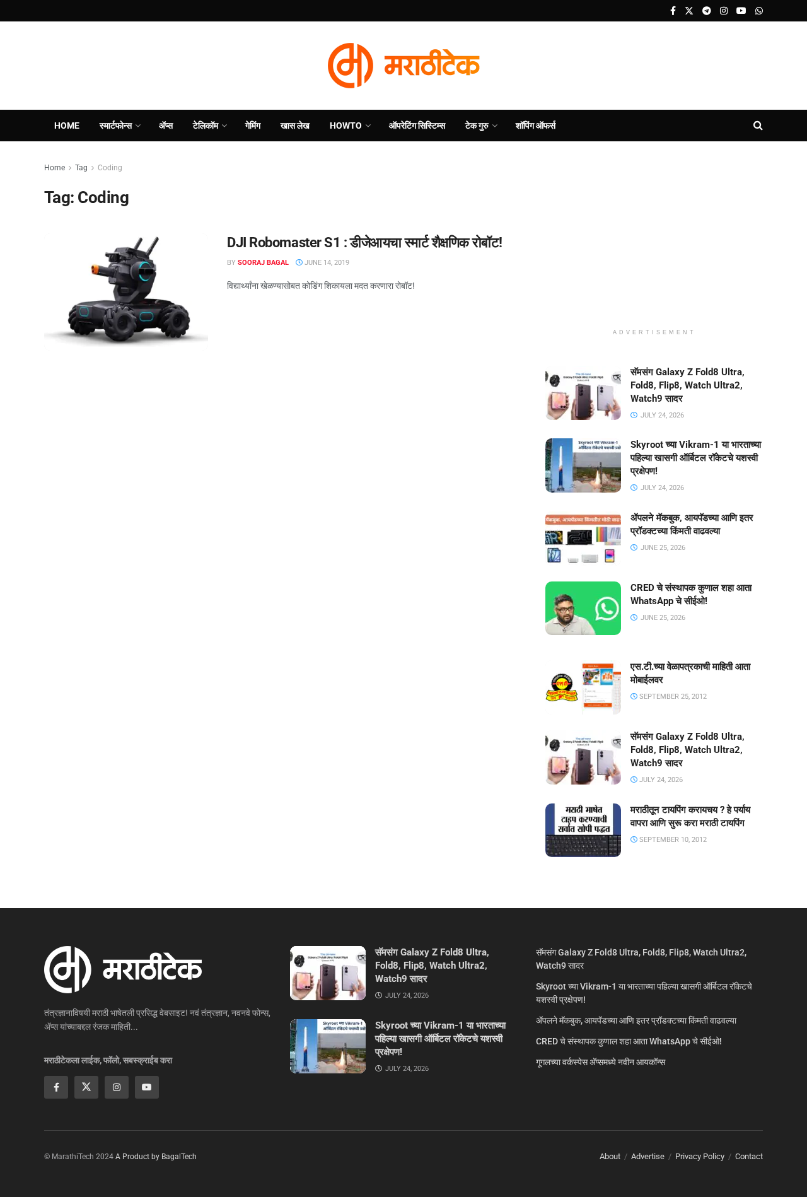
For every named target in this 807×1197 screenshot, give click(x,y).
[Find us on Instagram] (724, 11)
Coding (110, 167)
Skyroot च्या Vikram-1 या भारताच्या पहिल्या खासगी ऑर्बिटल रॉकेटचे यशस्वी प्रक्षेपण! (695, 458)
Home (66, 125)
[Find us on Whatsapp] (759, 11)
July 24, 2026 (660, 780)
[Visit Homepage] (403, 65)
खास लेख (295, 125)
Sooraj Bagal (263, 263)
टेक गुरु (477, 125)
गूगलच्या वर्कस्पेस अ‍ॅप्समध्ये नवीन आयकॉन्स (600, 1062)
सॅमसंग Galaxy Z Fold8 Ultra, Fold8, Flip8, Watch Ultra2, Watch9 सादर (687, 385)
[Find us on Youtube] (741, 11)
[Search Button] (758, 125)
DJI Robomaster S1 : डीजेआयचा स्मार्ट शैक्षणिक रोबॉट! (364, 242)
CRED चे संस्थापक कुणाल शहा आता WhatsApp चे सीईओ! (629, 1041)
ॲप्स (166, 125)
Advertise (648, 1156)
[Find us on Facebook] (673, 11)
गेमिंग (252, 125)
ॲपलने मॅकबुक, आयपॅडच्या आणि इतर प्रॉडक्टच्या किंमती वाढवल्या (636, 1020)
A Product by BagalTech (156, 1156)
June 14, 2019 (326, 263)
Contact (749, 1156)
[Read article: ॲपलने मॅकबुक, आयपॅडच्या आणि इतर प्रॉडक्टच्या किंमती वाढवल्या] (583, 538)
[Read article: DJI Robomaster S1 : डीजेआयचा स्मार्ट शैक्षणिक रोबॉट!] (126, 292)
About (610, 1156)
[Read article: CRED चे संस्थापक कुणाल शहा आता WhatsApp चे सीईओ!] (583, 608)
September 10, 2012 (672, 840)
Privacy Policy (699, 1156)
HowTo (346, 125)
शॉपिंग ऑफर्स (535, 125)
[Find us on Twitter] (689, 11)
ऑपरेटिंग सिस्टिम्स (417, 125)
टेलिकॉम (205, 125)
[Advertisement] (654, 239)
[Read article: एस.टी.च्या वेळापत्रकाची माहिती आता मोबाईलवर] (583, 687)
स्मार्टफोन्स (116, 125)
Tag (81, 167)
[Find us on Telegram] (706, 11)
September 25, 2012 (672, 696)
